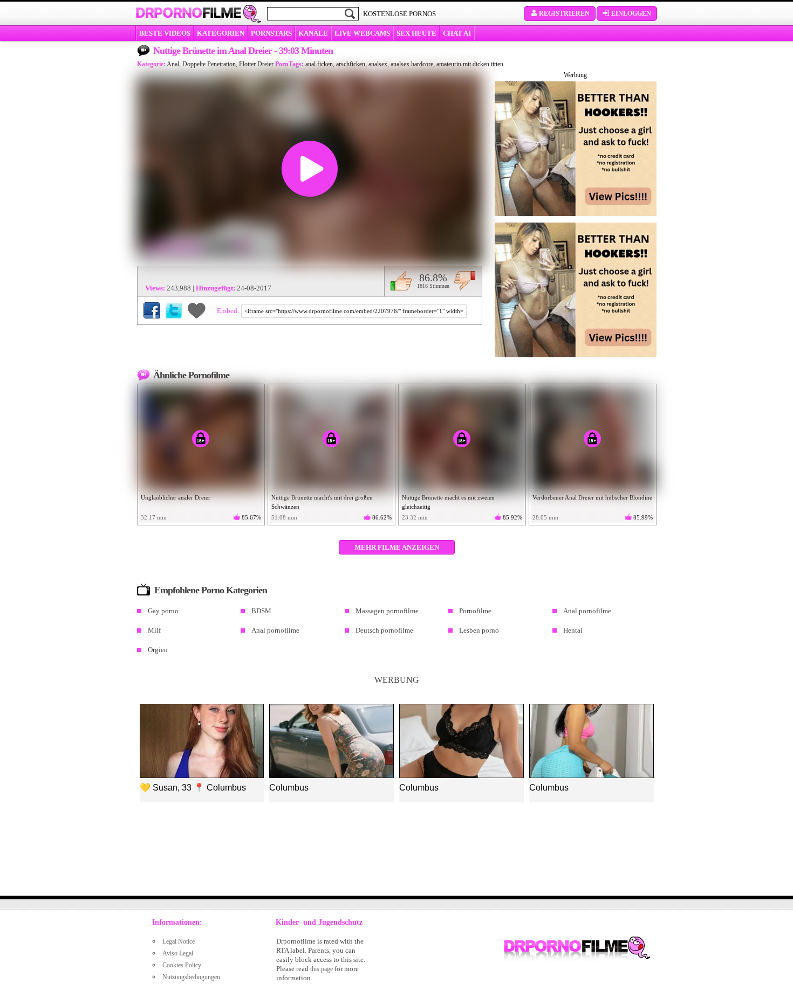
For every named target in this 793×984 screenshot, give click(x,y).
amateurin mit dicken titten (469, 64)
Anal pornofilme (587, 611)
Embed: (229, 311)
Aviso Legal (177, 953)
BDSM (261, 611)
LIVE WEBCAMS (362, 33)
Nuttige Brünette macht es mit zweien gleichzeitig (448, 502)
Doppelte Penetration (209, 64)
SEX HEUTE (416, 33)
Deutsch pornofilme (384, 630)
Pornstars (271, 33)
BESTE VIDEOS (164, 33)
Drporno (188, 13)
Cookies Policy (181, 965)
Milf (154, 630)
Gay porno (163, 611)
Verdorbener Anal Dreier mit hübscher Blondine (592, 497)
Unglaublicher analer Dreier (175, 497)
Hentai (573, 630)
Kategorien (220, 33)
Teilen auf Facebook (151, 310)
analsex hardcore (412, 64)
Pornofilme (475, 611)
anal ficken (319, 64)
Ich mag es (401, 280)
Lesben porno (479, 630)
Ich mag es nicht (464, 280)
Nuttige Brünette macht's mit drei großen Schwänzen (322, 502)
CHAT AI (457, 33)
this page (321, 969)
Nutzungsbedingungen (191, 977)
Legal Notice (178, 941)
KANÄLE (313, 33)
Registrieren (564, 13)
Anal (173, 64)
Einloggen (631, 13)
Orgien (158, 650)
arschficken (350, 64)
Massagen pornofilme (387, 611)
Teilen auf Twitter (174, 310)
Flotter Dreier (256, 64)
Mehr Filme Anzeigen (396, 547)
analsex (377, 64)
